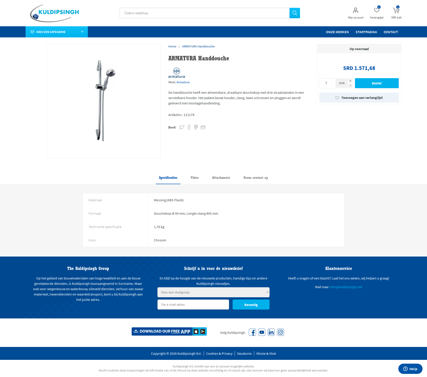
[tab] (168, 178)
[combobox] (205, 13)
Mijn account (355, 17)
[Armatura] (176, 73)
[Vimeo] (271, 332)
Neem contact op (256, 177)
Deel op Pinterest (196, 127)
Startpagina (366, 32)
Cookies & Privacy (219, 353)
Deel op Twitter (181, 127)
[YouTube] (262, 332)
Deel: (172, 127)
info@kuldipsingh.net (346, 287)
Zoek (295, 13)
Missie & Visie (266, 353)
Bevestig (251, 304)
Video (195, 177)
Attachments (221, 177)
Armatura (183, 82)
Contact (391, 32)
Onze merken (337, 32)
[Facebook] (252, 332)
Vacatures (244, 353)
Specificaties (168, 177)
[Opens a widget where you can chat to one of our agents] (410, 369)
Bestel (377, 83)
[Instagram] (280, 332)
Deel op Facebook (189, 127)
